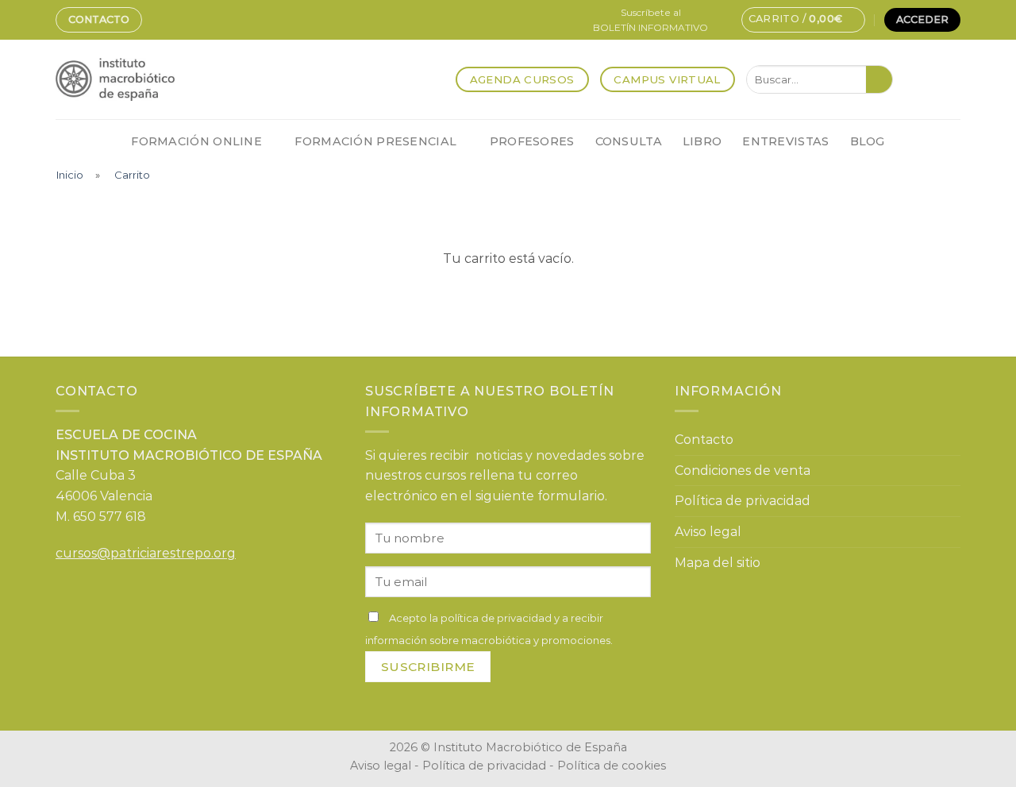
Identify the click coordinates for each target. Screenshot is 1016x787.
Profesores (532, 141)
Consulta (628, 141)
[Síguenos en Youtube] (950, 79)
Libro (702, 141)
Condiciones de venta (742, 470)
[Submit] (879, 79)
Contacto (98, 19)
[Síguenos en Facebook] (908, 79)
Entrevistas (785, 141)
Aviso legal (708, 531)
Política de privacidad (742, 500)
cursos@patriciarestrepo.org (146, 553)
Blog (867, 141)
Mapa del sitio (717, 562)
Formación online (196, 141)
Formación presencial (375, 141)
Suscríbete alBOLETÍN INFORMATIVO (650, 19)
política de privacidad (496, 617)
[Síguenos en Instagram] (929, 79)
